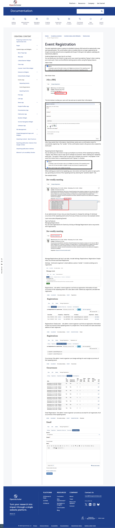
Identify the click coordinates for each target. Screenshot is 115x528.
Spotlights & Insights (61, 504)
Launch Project (101, 23)
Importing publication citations (25, 148)
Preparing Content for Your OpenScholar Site (24, 40)
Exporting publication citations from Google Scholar (26, 144)
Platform (72, 3)
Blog (58, 510)
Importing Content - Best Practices (26, 139)
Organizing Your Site (58, 23)
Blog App (20, 56)
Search (102, 11)
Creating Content (47, 23)
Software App (22, 125)
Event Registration (25, 87)
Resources (81, 3)
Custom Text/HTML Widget (25, 68)
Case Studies (61, 507)
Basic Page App (22, 53)
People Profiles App (23, 106)
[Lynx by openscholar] (84, 518)
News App (21, 102)
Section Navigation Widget (25, 121)
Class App (21, 64)
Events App (86, 36)
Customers (60, 496)
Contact (72, 506)
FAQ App (20, 95)
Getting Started (14, 23)
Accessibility (54, 526)
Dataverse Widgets (23, 72)
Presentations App (23, 110)
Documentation (21, 11)
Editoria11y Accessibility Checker (25, 152)
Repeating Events (24, 83)
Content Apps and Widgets (72, 36)
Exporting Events (24, 91)
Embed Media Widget (24, 76)
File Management (21, 129)
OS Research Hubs (47, 497)
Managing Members (37, 23)
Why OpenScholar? (61, 500)
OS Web (45, 501)
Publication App (22, 114)
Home (47, 36)
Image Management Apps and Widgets (24, 134)
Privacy (35, 526)
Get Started (101, 3)
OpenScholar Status (76, 526)
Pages (18, 45)
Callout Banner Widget (24, 60)
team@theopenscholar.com (93, 496)
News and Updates (72, 502)
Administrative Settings (25, 23)
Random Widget (22, 118)
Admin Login (101, 518)
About (71, 496)
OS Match (46, 503)
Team (71, 499)
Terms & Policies (44, 526)
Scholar (91, 518)
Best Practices (90, 23)
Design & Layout (69, 23)
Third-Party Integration (80, 23)
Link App (20, 98)
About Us (12, 513)
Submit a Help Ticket (90, 526)
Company (91, 3)
